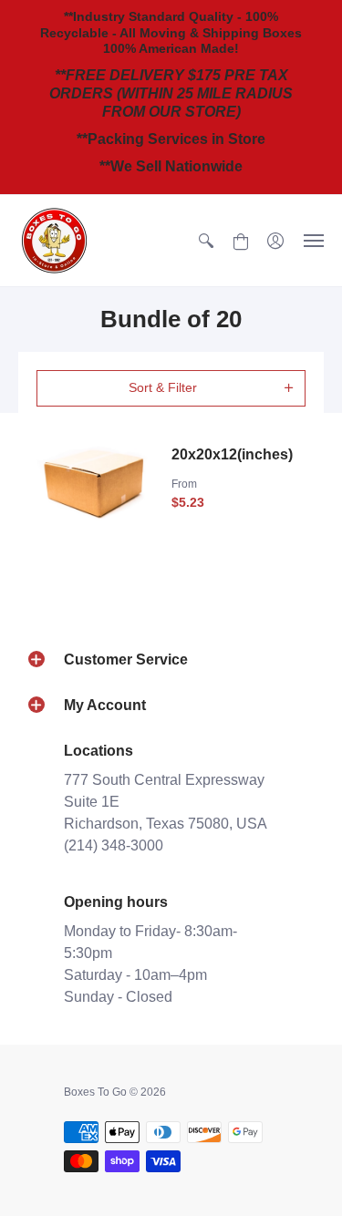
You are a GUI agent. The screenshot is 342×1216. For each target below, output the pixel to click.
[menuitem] (206, 240)
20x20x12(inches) (232, 454)
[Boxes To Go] (54, 240)
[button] (206, 240)
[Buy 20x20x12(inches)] (94, 483)
